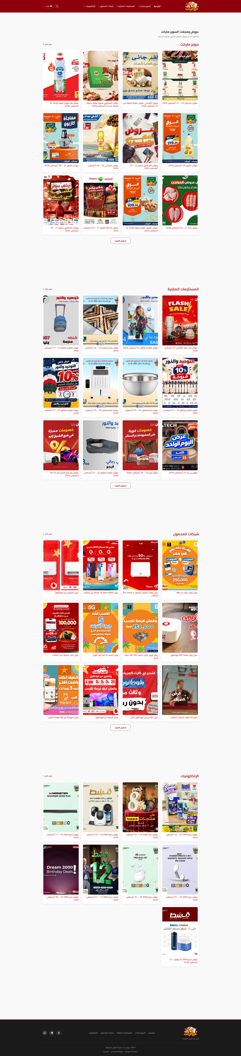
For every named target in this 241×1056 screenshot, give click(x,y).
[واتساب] (44, 1032)
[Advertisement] (120, 21)
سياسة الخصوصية (131, 1051)
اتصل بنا (106, 1051)
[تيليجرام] (51, 1032)
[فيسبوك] (58, 1032)
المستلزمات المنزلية (126, 6)
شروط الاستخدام (117, 1051)
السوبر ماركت (145, 6)
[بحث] (57, 6)
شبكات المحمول (107, 6)
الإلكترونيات (90, 6)
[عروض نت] (190, 1031)
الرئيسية (157, 6)
